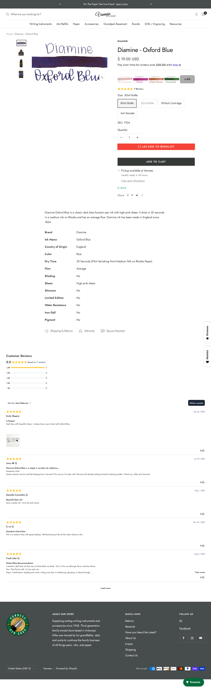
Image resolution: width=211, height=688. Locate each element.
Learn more (122, 4)
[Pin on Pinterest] (132, 195)
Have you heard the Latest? (140, 632)
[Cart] (203, 14)
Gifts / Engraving (155, 24)
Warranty (89, 331)
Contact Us (131, 655)
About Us (130, 638)
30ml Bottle (147, 103)
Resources (175, 24)
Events (129, 644)
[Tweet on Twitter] (137, 195)
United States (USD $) (19, 668)
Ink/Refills (62, 24)
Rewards (130, 627)
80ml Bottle (127, 103)
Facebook (185, 628)
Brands (136, 24)
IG (180, 621)
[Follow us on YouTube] (200, 638)
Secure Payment (115, 331)
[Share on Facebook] (128, 195)
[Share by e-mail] (142, 195)
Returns (129, 621)
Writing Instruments (41, 24)
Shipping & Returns (61, 331)
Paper (76, 24)
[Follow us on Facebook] (183, 638)
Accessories (92, 24)
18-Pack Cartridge (171, 103)
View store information (133, 181)
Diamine (123, 41)
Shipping (130, 650)
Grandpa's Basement (115, 24)
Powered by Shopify (66, 668)
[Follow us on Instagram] (192, 638)
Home (9, 34)
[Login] (196, 14)
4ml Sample (127, 113)
